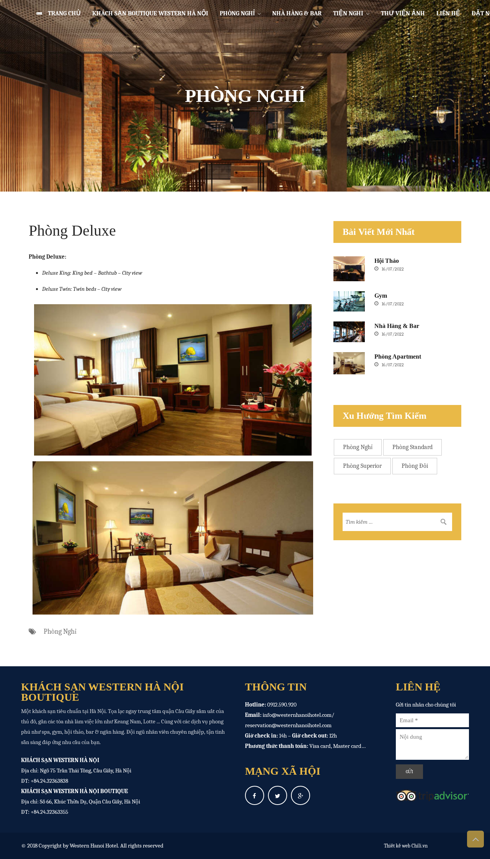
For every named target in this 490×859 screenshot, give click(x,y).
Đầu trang (475, 839)
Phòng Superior (362, 465)
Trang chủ (64, 13)
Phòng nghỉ (237, 13)
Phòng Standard (412, 447)
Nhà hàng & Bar (297, 13)
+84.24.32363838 (49, 780)
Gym (380, 295)
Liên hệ (448, 13)
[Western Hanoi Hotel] (33, 13)
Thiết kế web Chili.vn (406, 846)
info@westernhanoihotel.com (297, 714)
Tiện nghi (348, 13)
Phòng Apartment (397, 356)
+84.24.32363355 (49, 811)
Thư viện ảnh (403, 13)
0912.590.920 (282, 704)
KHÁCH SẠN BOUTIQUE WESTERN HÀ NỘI (150, 13)
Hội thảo (386, 260)
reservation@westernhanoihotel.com (288, 725)
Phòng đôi (415, 465)
